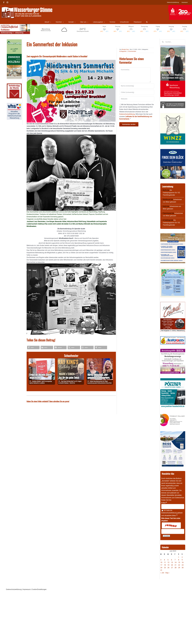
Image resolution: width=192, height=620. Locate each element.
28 (175, 568)
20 (172, 565)
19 (168, 565)
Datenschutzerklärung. (127, 114)
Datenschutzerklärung (169, 513)
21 (175, 565)
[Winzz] (172, 114)
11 (165, 562)
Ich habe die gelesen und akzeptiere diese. (172, 512)
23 (183, 565)
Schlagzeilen (122, 51)
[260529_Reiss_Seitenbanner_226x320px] (172, 432)
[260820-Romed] (100, 359)
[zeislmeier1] (172, 337)
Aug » (167, 573)
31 (161, 570)
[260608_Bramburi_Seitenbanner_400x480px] (172, 269)
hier (170, 500)
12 (168, 562)
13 (172, 562)
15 (179, 562)
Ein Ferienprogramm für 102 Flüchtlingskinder (171, 192)
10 (161, 562)
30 (183, 568)
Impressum (27, 589)
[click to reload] (171, 525)
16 (183, 562)
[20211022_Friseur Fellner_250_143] (172, 414)
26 (168, 568)
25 (165, 568)
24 (161, 568)
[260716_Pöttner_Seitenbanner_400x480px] (172, 379)
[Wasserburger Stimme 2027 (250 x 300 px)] (172, 234)
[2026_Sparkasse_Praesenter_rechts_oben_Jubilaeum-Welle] (180, 6)
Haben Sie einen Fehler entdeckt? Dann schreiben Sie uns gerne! (48, 401)
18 (165, 565)
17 (161, 565)
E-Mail (164, 503)
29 (179, 568)
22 (179, 565)
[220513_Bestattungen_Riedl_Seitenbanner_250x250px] (172, 350)
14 (175, 562)
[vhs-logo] (14, 104)
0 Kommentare (132, 51)
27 (172, 568)
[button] (147, 22)
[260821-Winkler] (42, 359)
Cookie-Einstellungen (39, 589)
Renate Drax (125, 49)
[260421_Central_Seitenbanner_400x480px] (172, 303)
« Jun (162, 573)
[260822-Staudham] (71, 359)
